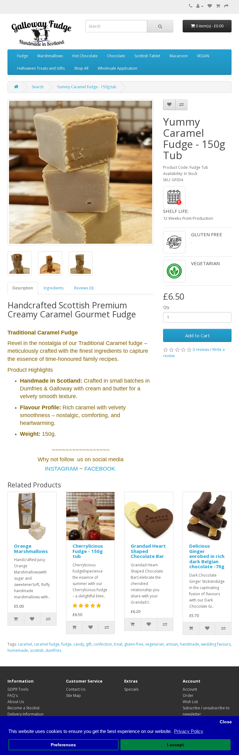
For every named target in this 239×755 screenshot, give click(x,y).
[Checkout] (226, 6)
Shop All (81, 68)
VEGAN (203, 55)
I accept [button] (175, 745)
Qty (166, 307)
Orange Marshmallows (31, 548)
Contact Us (75, 689)
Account (190, 689)
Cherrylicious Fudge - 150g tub (88, 551)
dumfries (53, 650)
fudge (66, 644)
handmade (189, 644)
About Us (15, 701)
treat (118, 644)
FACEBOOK (99, 469)
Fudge (22, 55)
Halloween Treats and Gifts (41, 68)
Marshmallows (50, 55)
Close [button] (226, 722)
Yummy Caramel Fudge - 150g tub (86, 87)
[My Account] (200, 6)
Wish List (190, 701)
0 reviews (201, 349)
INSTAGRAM (61, 469)
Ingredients (53, 288)
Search (38, 87)
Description (22, 288)
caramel (25, 644)
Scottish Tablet (147, 55)
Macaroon (179, 55)
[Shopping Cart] (218, 6)
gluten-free (133, 644)
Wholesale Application (117, 68)
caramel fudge (46, 644)
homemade (17, 650)
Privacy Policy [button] (188, 731)
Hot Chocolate (85, 55)
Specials (131, 689)
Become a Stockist (23, 708)
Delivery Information (25, 714)
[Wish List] (210, 6)
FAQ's (12, 695)
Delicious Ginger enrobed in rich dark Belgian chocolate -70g (206, 556)
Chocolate (116, 55)
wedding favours (216, 644)
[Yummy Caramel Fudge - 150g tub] (80, 172)
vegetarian (154, 644)
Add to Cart (197, 335)
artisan (172, 644)
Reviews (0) (83, 288)
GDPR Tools (17, 689)
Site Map (73, 695)
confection (102, 644)
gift (88, 644)
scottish (37, 650)
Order (188, 695)
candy (78, 644)
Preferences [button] (63, 745)
